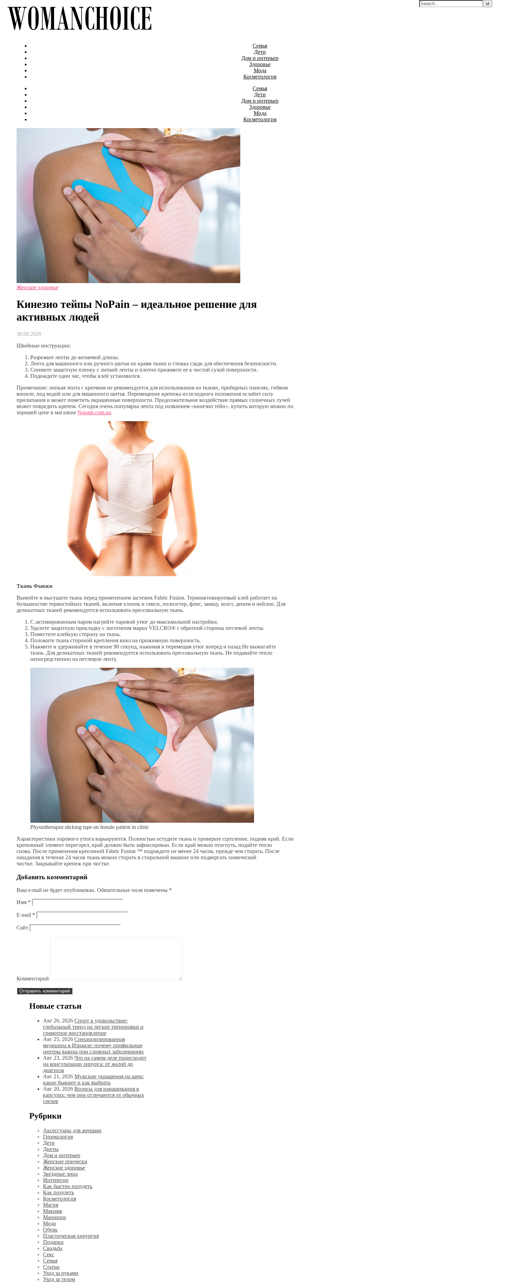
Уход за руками (60, 1273)
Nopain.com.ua (94, 412)
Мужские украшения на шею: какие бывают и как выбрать (93, 1079)
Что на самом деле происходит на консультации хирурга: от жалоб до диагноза (94, 1064)
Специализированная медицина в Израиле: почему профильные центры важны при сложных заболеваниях (93, 1045)
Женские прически (65, 1161)
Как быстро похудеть (67, 1186)
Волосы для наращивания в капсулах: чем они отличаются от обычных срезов (93, 1095)
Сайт (22, 928)
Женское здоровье (38, 287)
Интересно (55, 1180)
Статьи (51, 1267)
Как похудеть (58, 1192)
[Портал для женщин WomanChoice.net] (79, 34)
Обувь (50, 1230)
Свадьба (52, 1248)
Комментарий (33, 978)
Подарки (53, 1242)
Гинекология (58, 1137)
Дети (260, 52)
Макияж (52, 1211)
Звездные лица (60, 1174)
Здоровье (260, 64)
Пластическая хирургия (71, 1236)
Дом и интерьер (259, 58)
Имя (24, 902)
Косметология (259, 77)
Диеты (51, 1149)
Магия (50, 1205)
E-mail (26, 915)
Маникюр (54, 1217)
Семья (260, 46)
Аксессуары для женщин (72, 1130)
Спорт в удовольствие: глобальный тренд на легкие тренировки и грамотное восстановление (93, 1027)
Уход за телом (59, 1279)
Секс (48, 1254)
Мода (260, 70)
